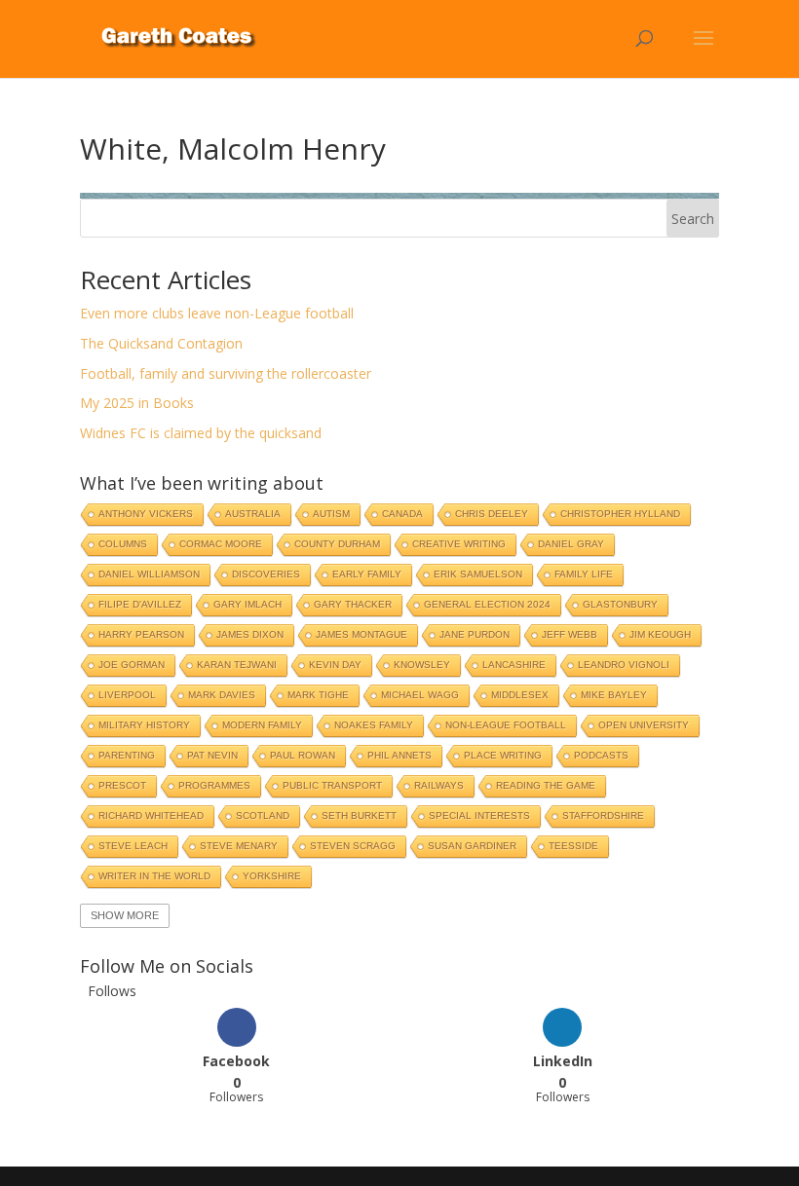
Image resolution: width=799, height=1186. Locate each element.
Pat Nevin (212, 755)
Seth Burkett (359, 815)
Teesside (573, 845)
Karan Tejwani (237, 664)
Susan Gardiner (472, 845)
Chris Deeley (491, 513)
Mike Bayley (614, 694)
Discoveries (266, 574)
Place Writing (503, 755)
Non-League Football (505, 725)
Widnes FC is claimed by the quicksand (201, 433)
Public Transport (332, 785)
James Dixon (250, 634)
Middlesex (520, 694)
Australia (253, 513)
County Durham (337, 543)
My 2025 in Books (137, 402)
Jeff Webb (569, 634)
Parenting (126, 755)
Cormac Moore (220, 543)
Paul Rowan (302, 755)
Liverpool (127, 694)
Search (692, 218)
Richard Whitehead (151, 815)
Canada (402, 513)
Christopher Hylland (620, 513)
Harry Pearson (141, 634)
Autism (331, 513)
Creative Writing (459, 543)
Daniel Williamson (149, 574)
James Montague (361, 634)
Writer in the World (154, 876)
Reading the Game (545, 785)
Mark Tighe (318, 694)
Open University (643, 725)
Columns (122, 543)
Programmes (214, 785)
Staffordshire (603, 815)
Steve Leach (133, 845)
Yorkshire (272, 876)
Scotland (262, 815)
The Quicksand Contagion (161, 343)
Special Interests (479, 815)
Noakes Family (373, 725)
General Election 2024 (487, 604)
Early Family (366, 574)
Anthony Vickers (145, 513)
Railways (439, 785)
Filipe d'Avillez (139, 604)
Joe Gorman (131, 664)
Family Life (583, 574)
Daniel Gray (571, 543)
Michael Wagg (420, 694)
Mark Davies (221, 694)
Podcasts (601, 755)
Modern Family (262, 725)
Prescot (122, 785)
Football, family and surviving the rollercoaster (225, 373)
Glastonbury (620, 604)
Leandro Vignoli (623, 664)
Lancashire (514, 664)
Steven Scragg (353, 845)
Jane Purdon (474, 634)
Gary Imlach (247, 604)
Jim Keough (660, 634)
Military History (144, 725)
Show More (125, 915)
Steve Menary (239, 845)
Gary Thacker (353, 604)
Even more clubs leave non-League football (217, 313)
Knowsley (422, 664)
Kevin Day (335, 664)
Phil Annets (399, 755)
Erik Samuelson (478, 574)
